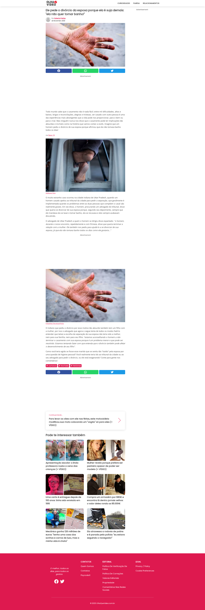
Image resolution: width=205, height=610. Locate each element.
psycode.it (85, 575)
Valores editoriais (110, 578)
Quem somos (87, 566)
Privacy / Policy (143, 566)
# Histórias (76, 365)
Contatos (85, 570)
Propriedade (108, 582)
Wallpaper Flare (51, 193)
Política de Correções (112, 573)
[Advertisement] (85, 92)
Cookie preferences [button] (145, 570)
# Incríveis (64, 365)
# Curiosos (51, 365)
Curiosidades (124, 3)
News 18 (51, 135)
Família (136, 3)
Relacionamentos (151, 3)
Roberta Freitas (60, 18)
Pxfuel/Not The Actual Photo (55, 323)
